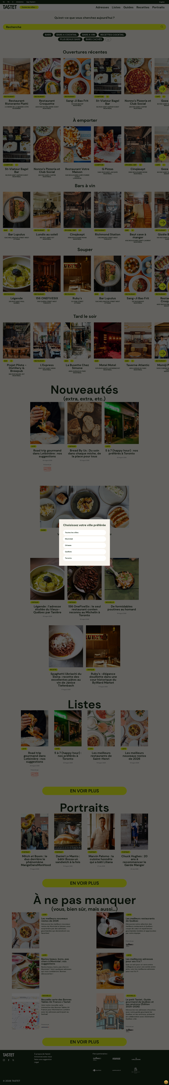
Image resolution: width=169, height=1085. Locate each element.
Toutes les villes (71, 532)
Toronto (68, 558)
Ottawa (68, 545)
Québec (68, 552)
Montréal (69, 539)
